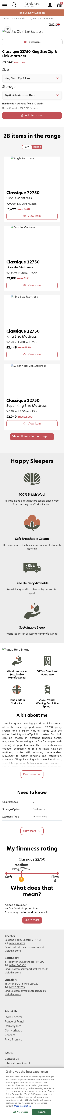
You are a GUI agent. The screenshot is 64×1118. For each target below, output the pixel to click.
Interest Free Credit (17, 1063)
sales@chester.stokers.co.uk (28, 947)
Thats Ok (41, 1112)
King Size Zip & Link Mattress (41, 18)
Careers (10, 1035)
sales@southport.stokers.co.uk (30, 969)
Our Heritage (13, 1030)
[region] (32, 1092)
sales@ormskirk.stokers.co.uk (29, 991)
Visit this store (13, 951)
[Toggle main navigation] (4, 4)
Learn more (32, 920)
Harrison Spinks (18, 18)
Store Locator (13, 1017)
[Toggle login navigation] (50, 4)
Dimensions (34, 42)
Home (5, 18)
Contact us (12, 1059)
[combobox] (32, 78)
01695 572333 (17, 987)
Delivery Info (13, 1026)
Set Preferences (20, 1112)
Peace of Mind (14, 1021)
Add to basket (34, 115)
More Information (22, 1106)
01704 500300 (17, 965)
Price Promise (13, 1039)
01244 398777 (17, 943)
